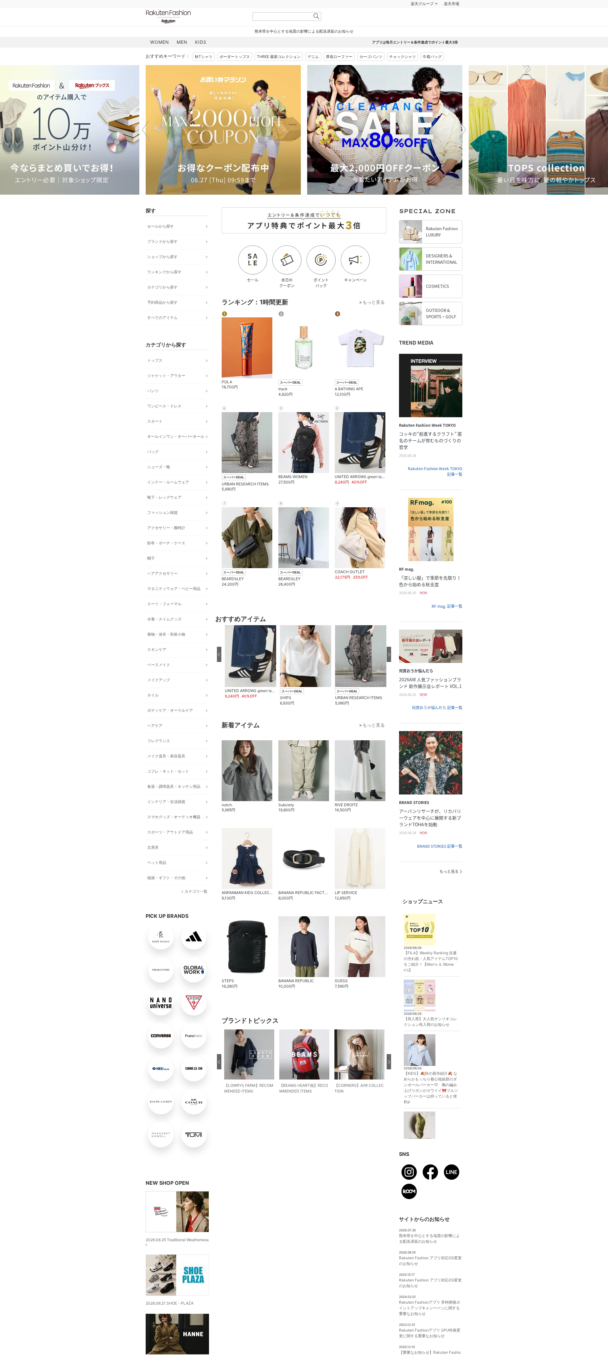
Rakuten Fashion (195, 17)
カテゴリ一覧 (196, 891)
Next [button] (462, 129)
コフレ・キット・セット (168, 771)
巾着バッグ (432, 56)
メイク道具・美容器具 (166, 756)
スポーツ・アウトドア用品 (170, 832)
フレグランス (158, 740)
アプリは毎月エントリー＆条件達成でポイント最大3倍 (415, 42)
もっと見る (449, 871)
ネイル (153, 695)
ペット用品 (156, 862)
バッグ (153, 451)
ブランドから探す (162, 241)
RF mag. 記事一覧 (447, 606)
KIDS (200, 42)
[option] (223, 130)
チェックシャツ (402, 56)
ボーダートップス (234, 56)
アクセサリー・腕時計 (166, 527)
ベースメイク (158, 664)
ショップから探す (162, 256)
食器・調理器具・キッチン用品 (173, 786)
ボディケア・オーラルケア (170, 710)
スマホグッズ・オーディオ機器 (173, 816)
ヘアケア (154, 725)
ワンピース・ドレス (164, 406)
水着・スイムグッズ (164, 619)
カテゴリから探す (162, 287)
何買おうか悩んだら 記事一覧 (437, 707)
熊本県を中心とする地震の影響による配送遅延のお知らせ (304, 31)
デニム (313, 56)
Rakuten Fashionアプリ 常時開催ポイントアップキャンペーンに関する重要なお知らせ (429, 1308)
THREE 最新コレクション (279, 56)
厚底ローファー (339, 56)
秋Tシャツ (203, 56)
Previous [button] (145, 129)
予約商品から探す (162, 302)
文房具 (153, 847)
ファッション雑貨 (162, 512)
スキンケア (156, 649)
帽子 (151, 558)
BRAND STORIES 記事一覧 (439, 846)
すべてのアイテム (162, 317)
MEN (182, 42)
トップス (154, 360)
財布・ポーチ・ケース (166, 543)
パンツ (153, 390)
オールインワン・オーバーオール (175, 436)
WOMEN (159, 42)
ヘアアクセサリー (162, 573)
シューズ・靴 (158, 466)
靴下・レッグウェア (164, 497)
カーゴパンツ (370, 56)
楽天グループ (422, 4)
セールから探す (160, 226)
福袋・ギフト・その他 (166, 877)
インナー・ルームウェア (168, 482)
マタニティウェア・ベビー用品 (173, 588)
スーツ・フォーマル (164, 603)
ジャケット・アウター (166, 375)
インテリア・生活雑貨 (166, 801)
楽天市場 (451, 4)
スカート (154, 421)
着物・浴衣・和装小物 (166, 634)
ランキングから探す (164, 271)
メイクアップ (158, 680)
